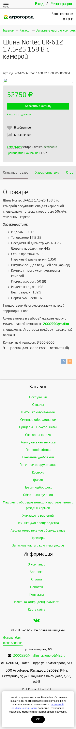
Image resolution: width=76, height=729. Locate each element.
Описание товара (15, 172)
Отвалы (38, 404)
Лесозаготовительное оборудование (38, 530)
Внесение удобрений (38, 457)
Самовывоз (14, 147)
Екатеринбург (12, 637)
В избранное (22, 127)
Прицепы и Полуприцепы (38, 427)
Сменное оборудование (38, 419)
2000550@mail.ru (56, 324)
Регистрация (61, 4)
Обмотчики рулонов (38, 495)
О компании (36, 564)
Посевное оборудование (38, 464)
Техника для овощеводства (38, 523)
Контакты (36, 594)
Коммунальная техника (38, 442)
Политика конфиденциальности (36, 602)
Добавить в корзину (38, 106)
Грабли (38, 480)
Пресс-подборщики (38, 487)
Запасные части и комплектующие (38, 545)
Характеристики (47, 172)
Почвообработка (38, 450)
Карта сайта (36, 609)
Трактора (38, 538)
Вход (39, 4)
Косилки (38, 472)
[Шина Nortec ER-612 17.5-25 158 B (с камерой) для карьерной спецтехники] (38, 80)
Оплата (36, 579)
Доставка (36, 572)
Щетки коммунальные (38, 412)
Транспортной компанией (23, 153)
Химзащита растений (38, 515)
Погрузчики (38, 397)
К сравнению (22, 134)
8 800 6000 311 (13, 643)
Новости (36, 587)
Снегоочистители (38, 435)
